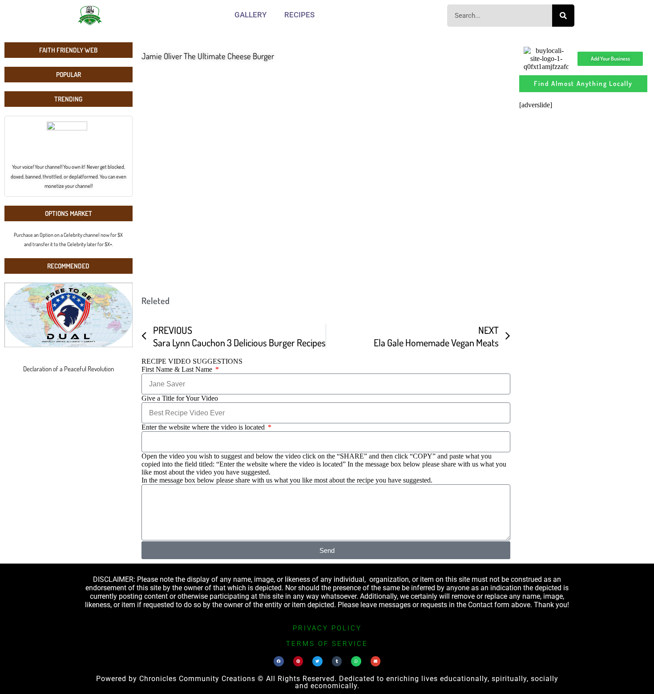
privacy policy (327, 628)
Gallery (250, 14)
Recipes (299, 14)
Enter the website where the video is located (203, 427)
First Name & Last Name (177, 369)
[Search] (563, 15)
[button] (279, 661)
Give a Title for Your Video (179, 398)
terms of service (327, 644)
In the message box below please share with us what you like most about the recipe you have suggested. (286, 480)
